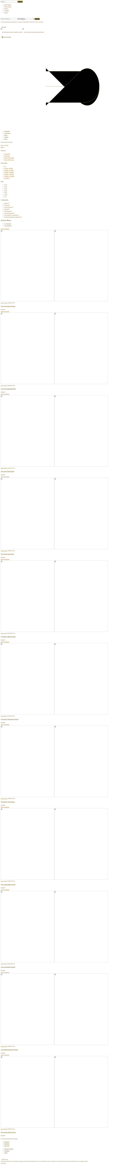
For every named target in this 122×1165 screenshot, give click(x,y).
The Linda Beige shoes (8, 885)
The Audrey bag (9, 213)
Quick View (4, 303)
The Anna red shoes (7, 554)
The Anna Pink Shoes (7, 471)
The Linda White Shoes (8, 1132)
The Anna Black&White (8, 389)
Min (7, 224)
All (5, 166)
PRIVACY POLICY (8, 1149)
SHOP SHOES (8, 7)
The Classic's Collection (11, 215)
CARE (5, 1153)
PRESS (6, 12)
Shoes (6, 209)
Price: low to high (9, 158)
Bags (5, 203)
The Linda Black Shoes (8, 967)
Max (7, 226)
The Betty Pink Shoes (8, 802)
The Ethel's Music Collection (12, 217)
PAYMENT (6, 1151)
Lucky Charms (8, 207)
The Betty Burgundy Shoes (9, 719)
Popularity (7, 154)
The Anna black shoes (8, 306)
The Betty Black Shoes (8, 637)
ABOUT (6, 9)
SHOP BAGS (7, 5)
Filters (2, 147)
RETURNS (6, 1144)
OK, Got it (3, 1163)
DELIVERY (6, 1142)
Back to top (5, 1159)
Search (20, 1)
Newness (7, 156)
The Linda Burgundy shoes (9, 1050)
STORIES (6, 11)
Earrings (6, 205)
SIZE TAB (6, 1146)
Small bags (7, 211)
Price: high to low (9, 160)
